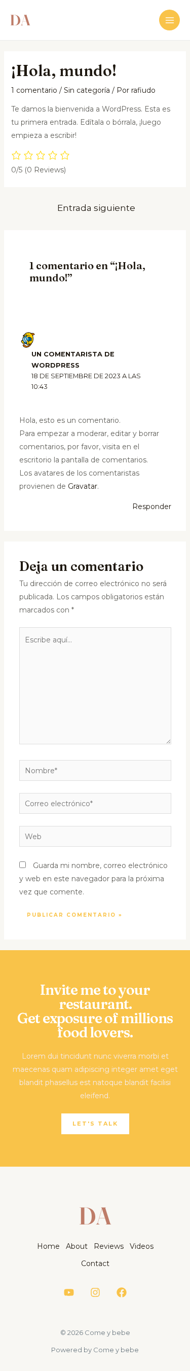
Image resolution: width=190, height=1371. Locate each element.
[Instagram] (95, 1292)
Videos (142, 1246)
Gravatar (82, 486)
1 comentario (34, 90)
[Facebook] (122, 1292)
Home (48, 1246)
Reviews (109, 1246)
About (77, 1246)
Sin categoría (87, 90)
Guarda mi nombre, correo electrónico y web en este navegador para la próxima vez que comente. (93, 878)
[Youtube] (69, 1292)
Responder (151, 506)
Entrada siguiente (96, 207)
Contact (95, 1263)
